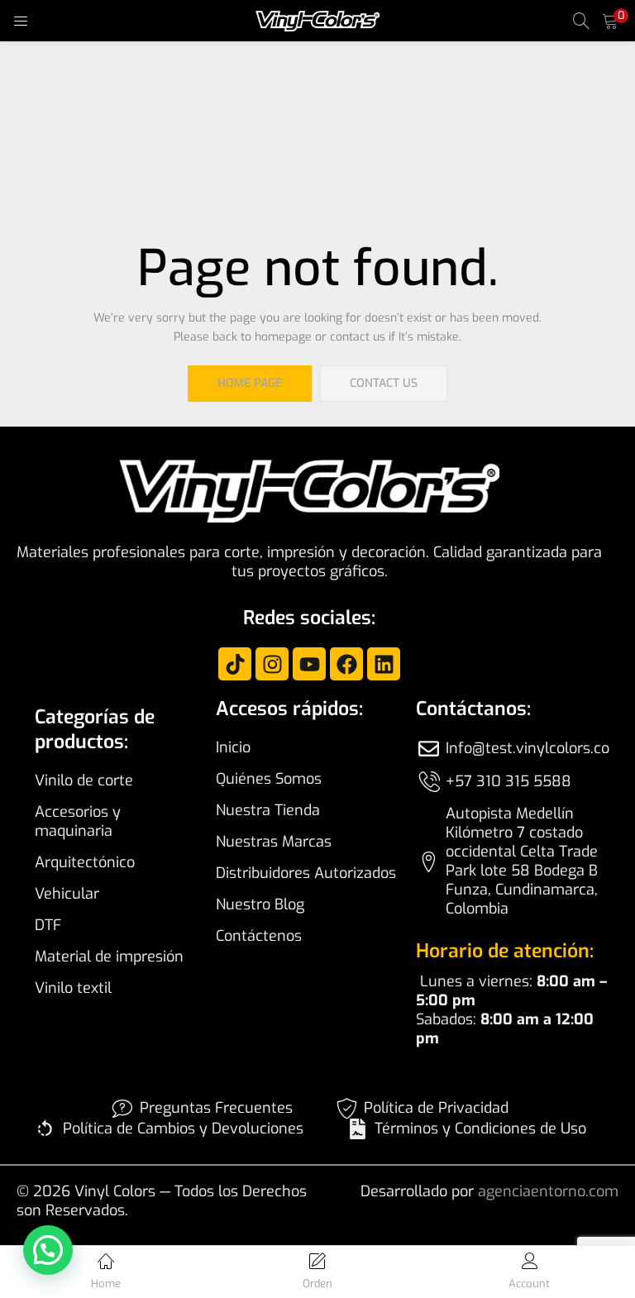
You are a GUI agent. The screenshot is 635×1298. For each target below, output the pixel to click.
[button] (610, 20)
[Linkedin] (383, 663)
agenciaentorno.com (548, 1191)
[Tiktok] (234, 663)
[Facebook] (346, 663)
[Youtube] (309, 663)
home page (249, 383)
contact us (384, 383)
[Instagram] (272, 663)
